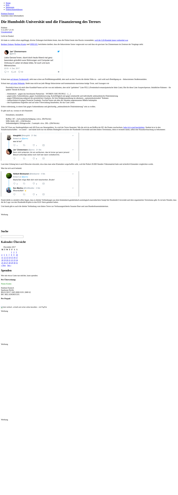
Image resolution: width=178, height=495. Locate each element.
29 (12, 263)
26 (5, 263)
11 (2, 258)
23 (14, 260)
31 (17, 263)
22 (12, 260)
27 (7, 263)
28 (10, 263)
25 (2, 263)
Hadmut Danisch (7, 14)
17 (17, 258)
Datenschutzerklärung (14, 9)
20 (7, 260)
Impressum (10, 7)
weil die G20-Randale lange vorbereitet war (111, 40)
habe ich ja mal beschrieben (133, 127)
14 (10, 258)
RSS (7, 5)
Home (8, 3)
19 (5, 260)
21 (10, 260)
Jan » (9, 265)
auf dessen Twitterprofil (19, 79)
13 (7, 258)
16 (14, 258)
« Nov (3, 265)
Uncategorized (6, 32)
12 (5, 258)
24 (17, 260)
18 (2, 260)
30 (14, 263)
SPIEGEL (34, 44)
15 (12, 258)
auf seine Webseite (17, 83)
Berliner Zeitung (7, 44)
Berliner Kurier (20, 44)
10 (17, 255)
